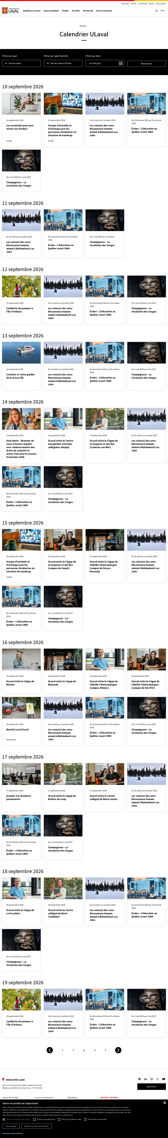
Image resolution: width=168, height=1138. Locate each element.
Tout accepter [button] (11, 1126)
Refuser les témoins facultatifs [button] (36, 1126)
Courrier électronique (10, 1097)
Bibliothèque (72, 1097)
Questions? (152, 1086)
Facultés (76, 10)
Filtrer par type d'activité (56, 56)
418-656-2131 (16, 1088)
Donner (134, 4)
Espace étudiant (51, 10)
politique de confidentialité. (63, 1115)
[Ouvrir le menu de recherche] (156, 11)
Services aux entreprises (44, 1097)
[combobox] (164, 1102)
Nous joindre (161, 4)
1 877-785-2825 (36, 1088)
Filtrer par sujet (9, 56)
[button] (13, 1133)
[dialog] (84, 1118)
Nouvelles (125, 4)
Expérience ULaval (31, 10)
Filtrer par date (93, 56)
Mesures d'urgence (109, 1097)
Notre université (104, 10)
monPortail (143, 4)
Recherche (88, 10)
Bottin (151, 4)
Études (65, 10)
